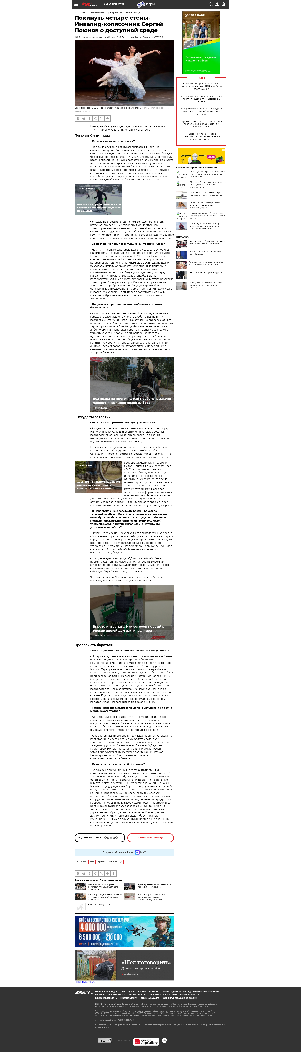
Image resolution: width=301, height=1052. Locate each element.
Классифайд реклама (106, 998)
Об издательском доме (107, 992)
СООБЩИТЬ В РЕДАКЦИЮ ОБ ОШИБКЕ (179, 998)
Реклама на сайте (138, 995)
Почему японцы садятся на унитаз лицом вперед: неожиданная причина (205, 285)
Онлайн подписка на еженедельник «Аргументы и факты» (190, 992)
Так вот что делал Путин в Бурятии (206, 272)
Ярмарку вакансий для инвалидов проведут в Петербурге (154, 885)
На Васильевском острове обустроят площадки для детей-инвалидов (104, 887)
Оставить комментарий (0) (151, 838)
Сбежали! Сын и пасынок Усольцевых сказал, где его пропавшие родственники (208, 184)
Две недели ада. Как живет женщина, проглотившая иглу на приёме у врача (201, 99)
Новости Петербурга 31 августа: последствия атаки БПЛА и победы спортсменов (201, 86)
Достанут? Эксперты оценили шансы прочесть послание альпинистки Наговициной (208, 174)
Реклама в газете (117, 995)
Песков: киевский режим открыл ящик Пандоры (205, 253)
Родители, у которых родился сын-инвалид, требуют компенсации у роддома (152, 897)
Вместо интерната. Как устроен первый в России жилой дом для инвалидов (128, 629)
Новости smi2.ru (85, 981)
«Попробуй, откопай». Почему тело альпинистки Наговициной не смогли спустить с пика (207, 226)
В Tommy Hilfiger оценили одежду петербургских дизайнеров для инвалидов (105, 897)
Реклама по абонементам (163, 995)
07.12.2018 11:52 (81, 13)
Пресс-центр (128, 992)
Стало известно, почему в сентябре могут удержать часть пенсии (206, 263)
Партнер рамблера (122, 1040)
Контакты (100, 995)
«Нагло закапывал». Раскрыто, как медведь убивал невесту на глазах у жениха (207, 215)
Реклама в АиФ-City (189, 995)
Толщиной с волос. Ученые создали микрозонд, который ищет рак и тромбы (201, 111)
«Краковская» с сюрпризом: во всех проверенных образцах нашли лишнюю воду (201, 124)
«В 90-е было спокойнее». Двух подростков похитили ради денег (206, 193)
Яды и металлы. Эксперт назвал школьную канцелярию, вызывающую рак (205, 205)
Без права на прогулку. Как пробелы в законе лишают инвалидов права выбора (132, 401)
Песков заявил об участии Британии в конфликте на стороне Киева (207, 242)
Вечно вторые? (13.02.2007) (101, 904)
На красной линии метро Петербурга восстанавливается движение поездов (201, 137)
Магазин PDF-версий (148, 992)
